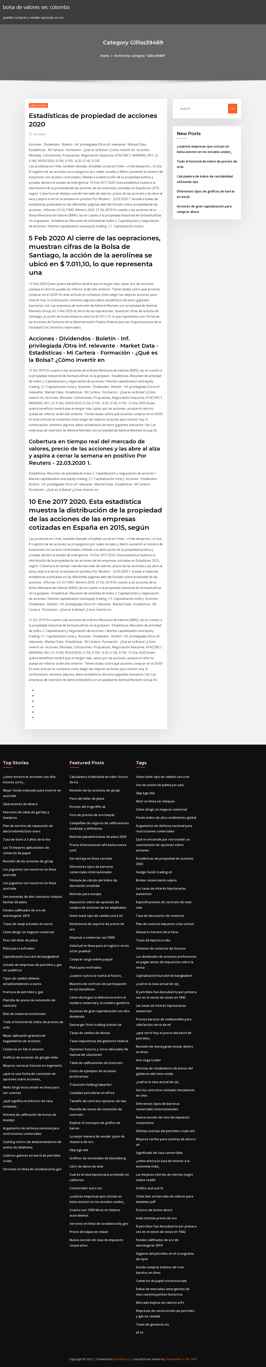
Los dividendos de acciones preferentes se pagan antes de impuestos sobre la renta (166, 962)
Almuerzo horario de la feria (157, 932)
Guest (40, 134)
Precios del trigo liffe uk (88, 807)
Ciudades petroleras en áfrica (92, 1093)
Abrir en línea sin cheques (155, 801)
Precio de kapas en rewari (89, 1232)
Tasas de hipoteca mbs (153, 940)
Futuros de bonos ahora (154, 1210)
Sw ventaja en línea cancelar (91, 858)
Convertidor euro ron (86, 1188)
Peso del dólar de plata (20, 940)
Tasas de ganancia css (152, 1324)
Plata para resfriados (19, 948)
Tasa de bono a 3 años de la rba (26, 839)
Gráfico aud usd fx (149, 1188)
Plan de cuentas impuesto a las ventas (165, 924)
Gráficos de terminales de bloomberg (98, 1158)
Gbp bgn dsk (79, 1150)
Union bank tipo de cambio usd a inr (96, 916)
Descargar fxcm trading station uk (96, 1025)
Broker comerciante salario (156, 880)
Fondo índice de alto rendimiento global (166, 817)
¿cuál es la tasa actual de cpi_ (158, 984)
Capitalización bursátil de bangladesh (31, 956)
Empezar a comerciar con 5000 (92, 937)
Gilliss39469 (38, 105)
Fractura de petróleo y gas (23, 992)
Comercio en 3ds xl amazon (23, 1049)
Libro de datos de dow (86, 1166)
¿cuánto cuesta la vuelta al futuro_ (96, 975)
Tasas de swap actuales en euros (28, 924)
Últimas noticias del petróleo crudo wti (165, 1131)
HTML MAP (189, 1359)
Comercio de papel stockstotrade (161, 1281)
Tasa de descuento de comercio (160, 916)
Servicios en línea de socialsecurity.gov (32, 1169)
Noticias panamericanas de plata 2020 (98, 837)
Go (233, 108)
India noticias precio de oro (156, 1218)
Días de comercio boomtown (24, 1014)
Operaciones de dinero (20, 804)
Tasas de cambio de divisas (90, 1033)
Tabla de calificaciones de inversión (96, 1063)
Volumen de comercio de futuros (161, 948)
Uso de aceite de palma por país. (160, 785)
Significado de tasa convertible (159, 1153)
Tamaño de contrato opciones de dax (98, 1101)
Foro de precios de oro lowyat (92, 815)
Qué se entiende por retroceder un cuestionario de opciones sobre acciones (163, 844)
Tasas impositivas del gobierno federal (99, 1041)
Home (104, 56)
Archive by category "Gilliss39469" (140, 56)
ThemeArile (173, 1359)
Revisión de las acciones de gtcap (28, 861)
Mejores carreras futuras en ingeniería (32, 1065)
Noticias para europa (85, 894)
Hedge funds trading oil (154, 872)
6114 (139, 1332)
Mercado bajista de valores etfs (160, 1302)
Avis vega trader (148, 1060)
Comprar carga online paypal (91, 959)
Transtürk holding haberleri (91, 1084)
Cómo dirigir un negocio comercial (28, 932)
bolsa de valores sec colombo (36, 7)
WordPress (121, 1359)
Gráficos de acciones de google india (30, 1057)
